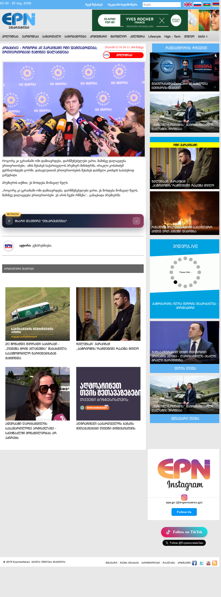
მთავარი (111, 562)
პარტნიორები (150, 562)
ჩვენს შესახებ (129, 562)
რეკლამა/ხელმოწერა (122, 4)
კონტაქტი (184, 562)
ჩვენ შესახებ (94, 4)
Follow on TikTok (187, 532)
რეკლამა (169, 562)
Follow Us (184, 512)
